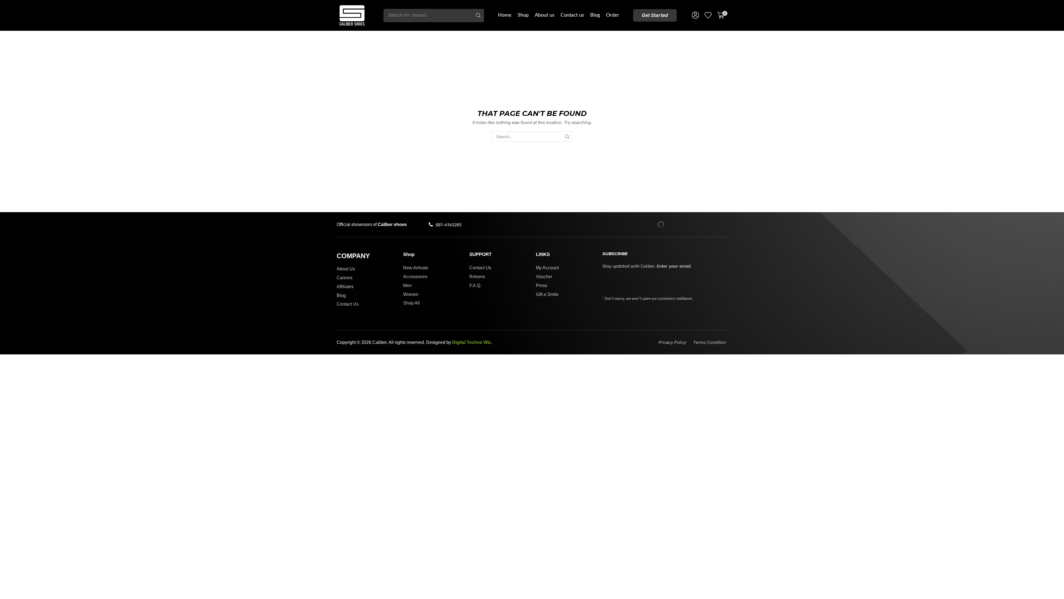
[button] (655, 15)
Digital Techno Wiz (471, 342)
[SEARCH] (567, 136)
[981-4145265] (431, 224)
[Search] (478, 15)
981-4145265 (449, 224)
